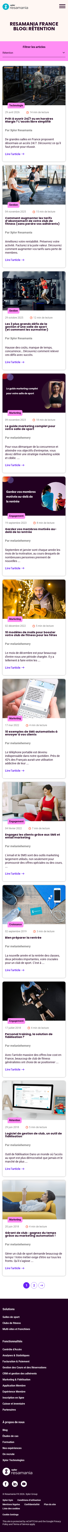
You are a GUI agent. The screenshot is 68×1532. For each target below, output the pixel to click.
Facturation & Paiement (16, 1361)
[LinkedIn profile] (15, 1484)
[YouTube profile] (24, 1484)
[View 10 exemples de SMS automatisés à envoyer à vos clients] (34, 728)
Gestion (13, 204)
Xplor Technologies (13, 1460)
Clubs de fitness (12, 1323)
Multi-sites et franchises (16, 1329)
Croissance (15, 924)
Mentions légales (11, 1504)
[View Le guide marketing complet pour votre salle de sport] (34, 423)
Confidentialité (32, 1504)
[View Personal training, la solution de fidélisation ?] (34, 1029)
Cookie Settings (11, 1514)
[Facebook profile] (6, 1484)
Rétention (14, 1120)
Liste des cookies (11, 1508)
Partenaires (9, 1409)
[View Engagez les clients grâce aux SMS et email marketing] (34, 831)
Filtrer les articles (34, 47)
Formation (8, 1442)
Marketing (15, 412)
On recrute (9, 1454)
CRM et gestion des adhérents (20, 1373)
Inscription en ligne (13, 1397)
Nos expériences (12, 1448)
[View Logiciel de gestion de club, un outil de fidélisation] (34, 1128)
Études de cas (10, 1436)
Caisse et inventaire (14, 1403)
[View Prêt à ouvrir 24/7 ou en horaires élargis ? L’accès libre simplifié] (34, 114)
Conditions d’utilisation (29, 1500)
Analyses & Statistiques (16, 1355)
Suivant (41, 1285)
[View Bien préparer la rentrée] (34, 931)
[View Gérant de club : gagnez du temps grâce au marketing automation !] (34, 1228)
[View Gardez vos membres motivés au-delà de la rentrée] (34, 526)
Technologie (16, 105)
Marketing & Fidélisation (16, 1379)
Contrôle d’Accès (12, 1349)
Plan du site (50, 1504)
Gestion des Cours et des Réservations (24, 1367)
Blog (5, 1430)
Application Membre (14, 1385)
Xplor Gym (8, 1500)
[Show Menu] (62, 6)
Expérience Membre (14, 1391)
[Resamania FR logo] (15, 6)
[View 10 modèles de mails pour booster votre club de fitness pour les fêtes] (34, 627)
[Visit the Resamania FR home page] (17, 1472)
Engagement (16, 515)
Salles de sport (11, 1317)
